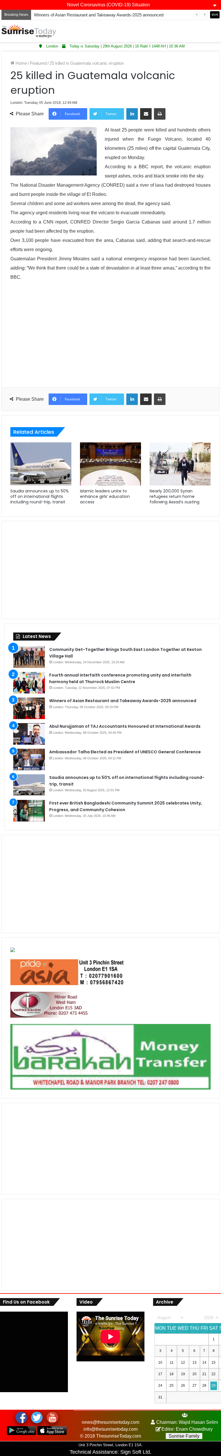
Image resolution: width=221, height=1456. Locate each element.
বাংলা (215, 14)
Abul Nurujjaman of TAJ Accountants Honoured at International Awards (125, 726)
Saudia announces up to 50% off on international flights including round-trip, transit (39, 496)
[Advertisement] (110, 338)
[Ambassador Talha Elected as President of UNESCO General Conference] (29, 759)
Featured (38, 63)
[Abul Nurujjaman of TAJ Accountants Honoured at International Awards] (29, 734)
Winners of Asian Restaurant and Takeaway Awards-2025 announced (98, 14)
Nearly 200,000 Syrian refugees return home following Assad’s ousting (174, 496)
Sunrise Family (184, 1436)
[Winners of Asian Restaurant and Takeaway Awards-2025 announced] (29, 708)
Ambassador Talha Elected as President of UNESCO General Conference (125, 752)
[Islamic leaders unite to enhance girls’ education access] (110, 464)
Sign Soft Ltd (135, 1452)
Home (20, 63)
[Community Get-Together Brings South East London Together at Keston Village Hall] (29, 657)
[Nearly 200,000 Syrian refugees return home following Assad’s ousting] (180, 464)
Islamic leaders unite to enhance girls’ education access (105, 496)
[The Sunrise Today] (28, 31)
